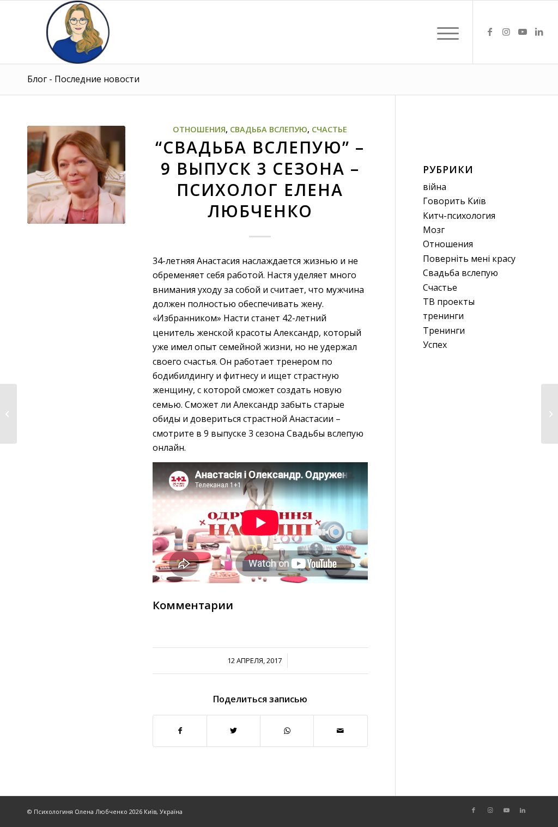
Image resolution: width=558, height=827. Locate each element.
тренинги (443, 316)
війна (434, 187)
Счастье (329, 129)
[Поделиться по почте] (340, 730)
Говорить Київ (454, 201)
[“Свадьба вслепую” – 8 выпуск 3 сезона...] (8, 414)
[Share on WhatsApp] (286, 730)
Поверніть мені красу (469, 259)
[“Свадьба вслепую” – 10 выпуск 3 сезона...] (549, 414)
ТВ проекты (449, 302)
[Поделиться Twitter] (233, 730)
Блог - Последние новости (83, 79)
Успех (435, 345)
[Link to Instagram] (506, 31)
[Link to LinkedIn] (539, 31)
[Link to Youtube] (522, 31)
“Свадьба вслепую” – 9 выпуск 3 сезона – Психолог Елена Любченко (260, 179)
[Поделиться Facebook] (180, 730)
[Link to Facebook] (490, 31)
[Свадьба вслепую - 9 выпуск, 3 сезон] (76, 175)
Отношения (199, 129)
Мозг (434, 230)
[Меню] (444, 32)
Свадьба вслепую (268, 129)
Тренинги (444, 330)
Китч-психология (459, 216)
